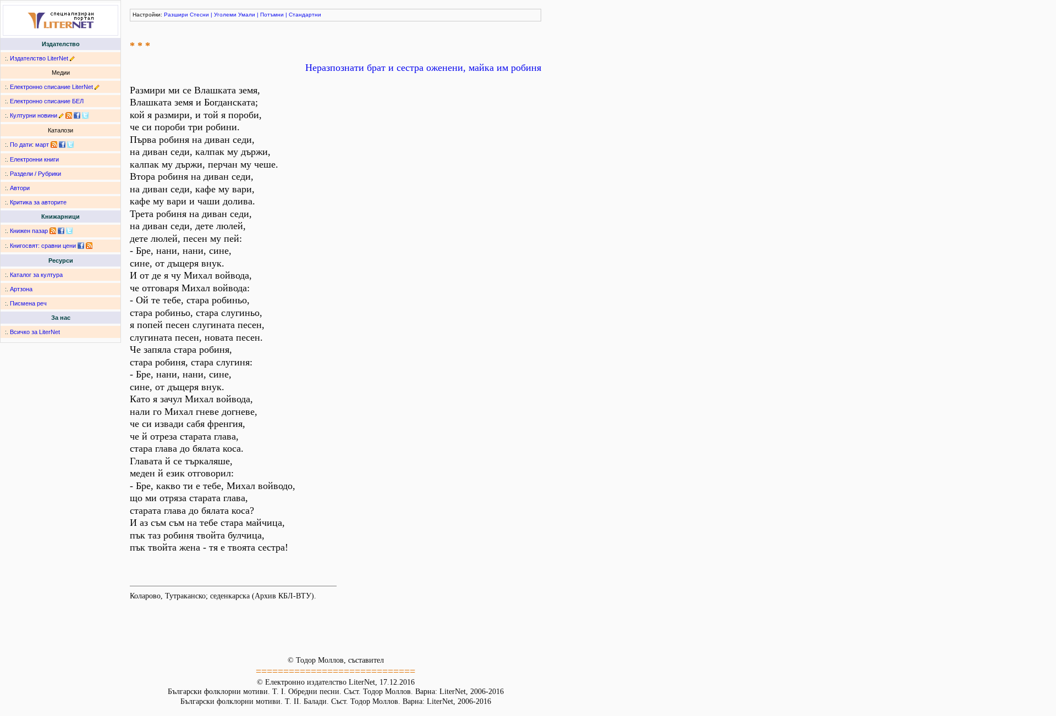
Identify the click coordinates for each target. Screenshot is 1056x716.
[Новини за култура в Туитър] (85, 115)
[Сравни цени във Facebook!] (81, 245)
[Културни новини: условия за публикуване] (61, 115)
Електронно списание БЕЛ (47, 101)
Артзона (21, 289)
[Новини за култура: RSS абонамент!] (68, 115)
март (42, 144)
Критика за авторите (38, 202)
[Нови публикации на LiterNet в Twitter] (70, 144)
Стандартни (305, 15)
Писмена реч (28, 303)
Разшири (176, 15)
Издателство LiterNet (39, 58)
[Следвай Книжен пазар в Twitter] (69, 230)
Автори (20, 188)
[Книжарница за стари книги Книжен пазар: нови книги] (53, 230)
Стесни (199, 15)
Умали (246, 15)
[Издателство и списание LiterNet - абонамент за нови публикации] (54, 144)
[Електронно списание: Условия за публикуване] (97, 87)
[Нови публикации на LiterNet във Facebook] (62, 144)
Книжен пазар (29, 230)
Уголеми (225, 15)
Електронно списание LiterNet (51, 87)
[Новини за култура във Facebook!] (77, 115)
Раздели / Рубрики (35, 173)
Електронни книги (34, 159)
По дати (21, 144)
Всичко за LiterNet (35, 332)
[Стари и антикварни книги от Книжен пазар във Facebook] (61, 230)
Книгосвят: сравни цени (43, 245)
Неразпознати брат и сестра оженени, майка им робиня (423, 67)
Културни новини (33, 115)
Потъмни (272, 15)
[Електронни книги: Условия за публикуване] (72, 58)
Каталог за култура (36, 274)
